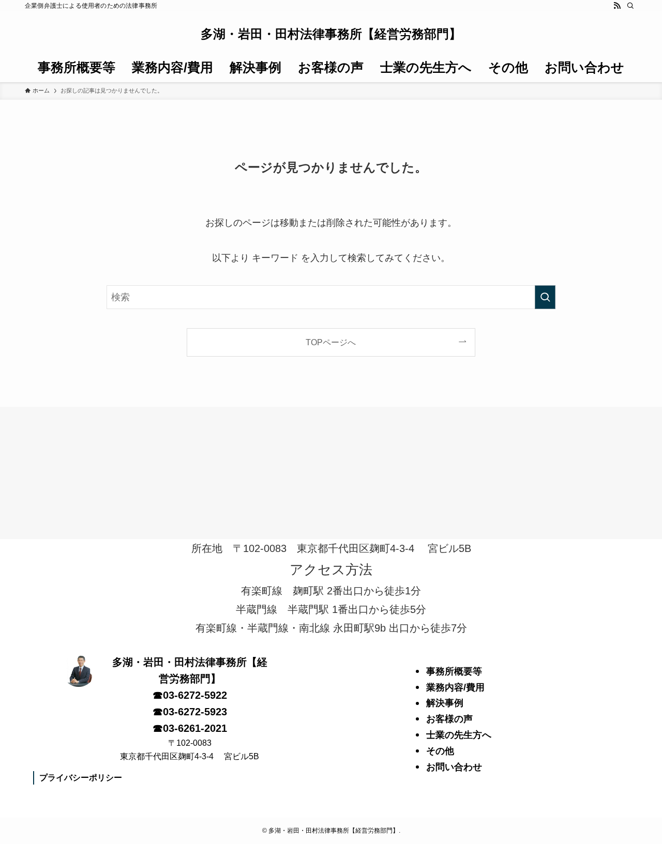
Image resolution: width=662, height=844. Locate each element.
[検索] (630, 5)
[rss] (617, 5)
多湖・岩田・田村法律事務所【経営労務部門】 (331, 34)
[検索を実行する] (545, 297)
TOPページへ (331, 342)
